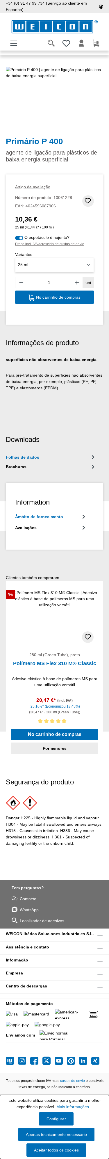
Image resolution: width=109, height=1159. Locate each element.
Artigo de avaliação (32, 187)
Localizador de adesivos (42, 920)
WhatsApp (29, 909)
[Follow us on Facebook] (36, 1061)
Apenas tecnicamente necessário (56, 1134)
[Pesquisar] (51, 43)
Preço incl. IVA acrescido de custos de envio (49, 244)
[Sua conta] (81, 43)
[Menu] (14, 43)
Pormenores (55, 748)
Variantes (23, 254)
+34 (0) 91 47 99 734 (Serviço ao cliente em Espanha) (46, 6)
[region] (54, 99)
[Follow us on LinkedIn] (85, 1061)
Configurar (56, 1119)
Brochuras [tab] (16, 466)
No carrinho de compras (58, 297)
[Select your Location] (101, 6)
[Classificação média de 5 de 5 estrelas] (54, 722)
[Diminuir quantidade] (21, 282)
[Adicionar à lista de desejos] (88, 201)
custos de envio (72, 1081)
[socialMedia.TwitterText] (48, 1061)
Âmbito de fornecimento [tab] (39, 516)
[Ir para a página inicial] (54, 27)
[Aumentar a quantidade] (77, 282)
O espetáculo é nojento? (46, 237)
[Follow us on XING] (95, 1061)
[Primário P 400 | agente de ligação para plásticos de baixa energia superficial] (54, 99)
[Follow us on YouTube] (61, 1061)
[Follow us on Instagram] (24, 1061)
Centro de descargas (26, 986)
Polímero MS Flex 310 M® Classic (54, 663)
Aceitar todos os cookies (56, 1150)
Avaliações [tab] (26, 527)
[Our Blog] (12, 1061)
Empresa (14, 973)
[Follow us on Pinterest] (73, 1061)
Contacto (28, 898)
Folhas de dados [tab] (22, 457)
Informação (17, 960)
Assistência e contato (27, 947)
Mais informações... (74, 1106)
